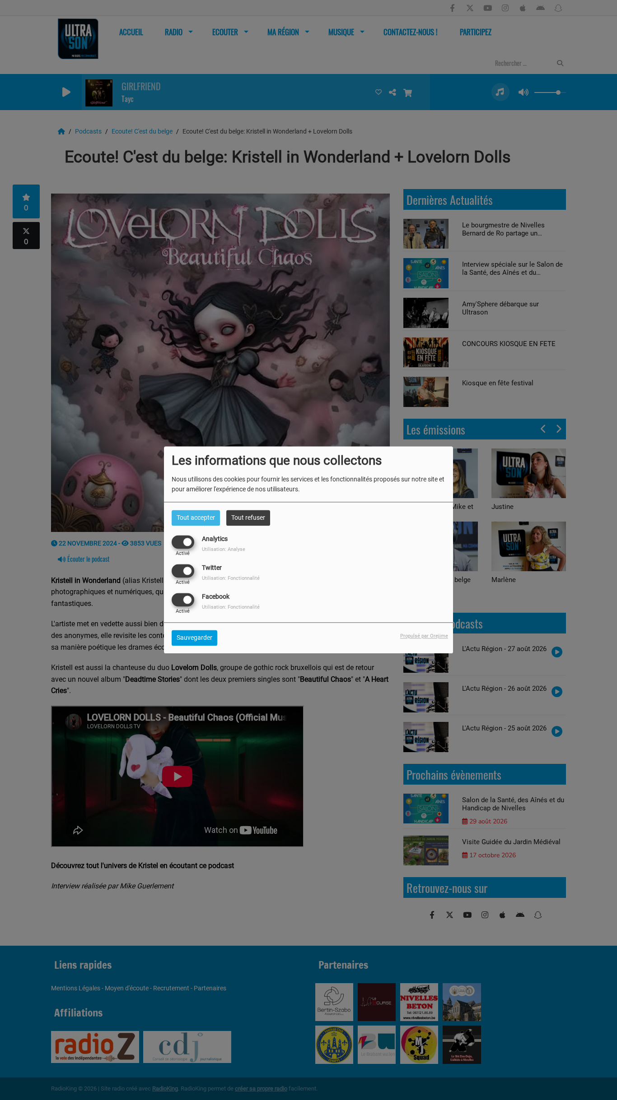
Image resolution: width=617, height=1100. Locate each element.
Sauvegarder (194, 638)
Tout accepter (196, 517)
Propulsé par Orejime (424, 636)
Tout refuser (248, 517)
